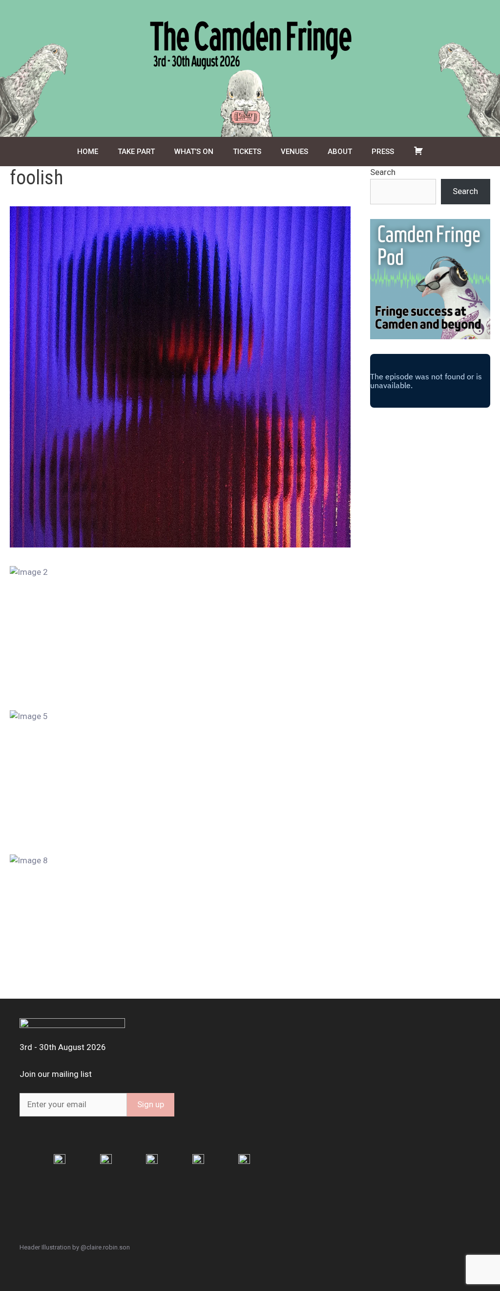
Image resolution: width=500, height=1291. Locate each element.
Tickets (247, 151)
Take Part (136, 151)
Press (383, 151)
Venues (294, 151)
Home (87, 151)
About (340, 151)
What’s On (193, 151)
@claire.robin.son (105, 1247)
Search (383, 172)
